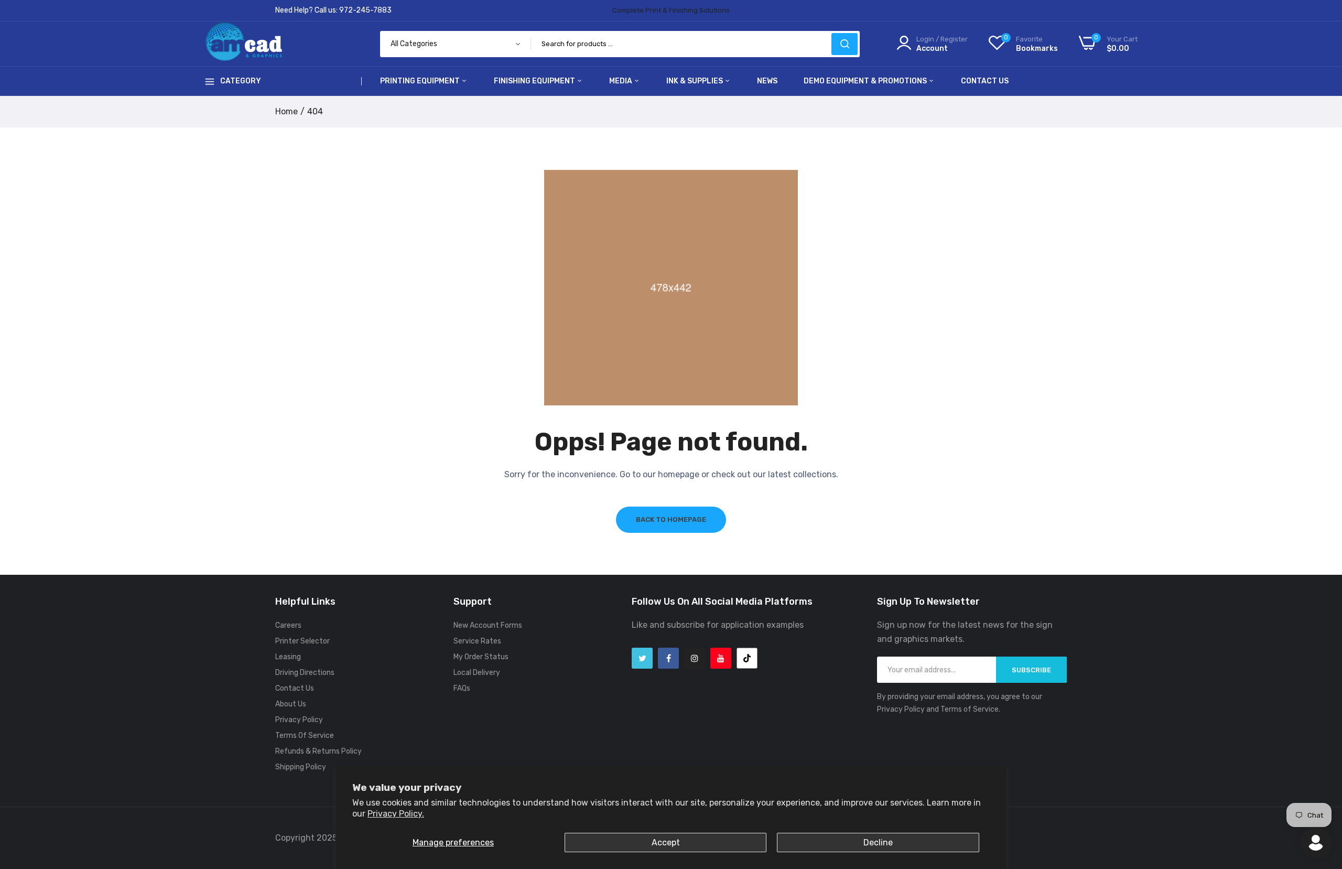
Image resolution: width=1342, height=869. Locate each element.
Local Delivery (476, 672)
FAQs (461, 688)
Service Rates (477, 641)
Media (621, 81)
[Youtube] (720, 658)
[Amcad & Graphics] (243, 44)
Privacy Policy (299, 719)
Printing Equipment (420, 81)
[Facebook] (668, 658)
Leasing (288, 656)
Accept (666, 842)
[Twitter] (642, 658)
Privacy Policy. (395, 814)
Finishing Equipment (535, 81)
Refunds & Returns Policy (318, 751)
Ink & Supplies (695, 81)
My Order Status (480, 656)
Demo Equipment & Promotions (866, 81)
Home (286, 111)
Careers (288, 625)
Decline (878, 842)
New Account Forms (487, 625)
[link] (1321, 793)
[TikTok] (747, 658)
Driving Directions (304, 672)
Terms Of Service (304, 735)
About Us (290, 704)
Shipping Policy (300, 767)
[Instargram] (694, 658)
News (767, 81)
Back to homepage (671, 519)
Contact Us (985, 81)
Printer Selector (302, 641)
